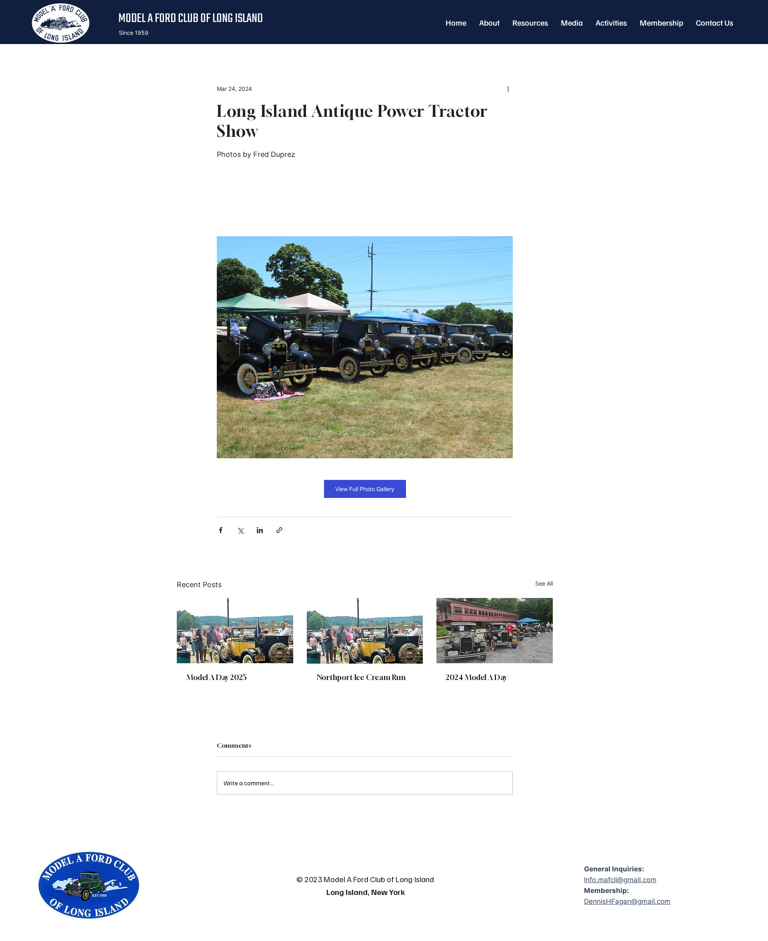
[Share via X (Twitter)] (240, 530)
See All (544, 583)
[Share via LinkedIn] (260, 530)
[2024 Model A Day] (494, 630)
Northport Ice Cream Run (361, 677)
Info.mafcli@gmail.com (620, 880)
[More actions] (508, 89)
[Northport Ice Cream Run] (365, 631)
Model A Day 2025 (216, 677)
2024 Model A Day (476, 677)
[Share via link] (279, 530)
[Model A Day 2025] (235, 630)
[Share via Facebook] (220, 530)
